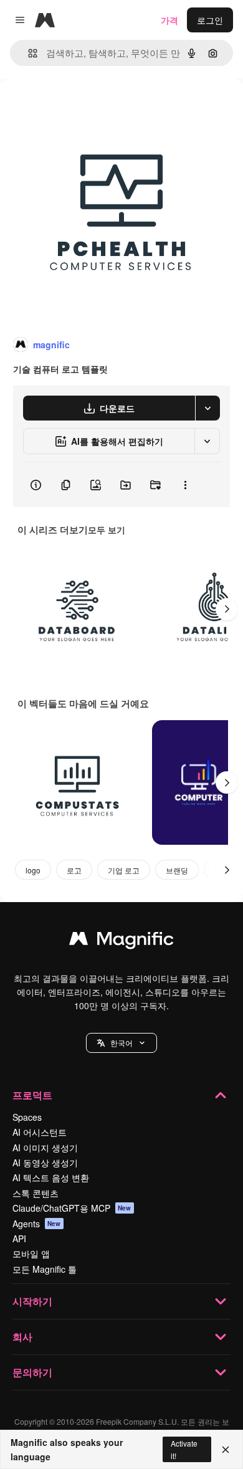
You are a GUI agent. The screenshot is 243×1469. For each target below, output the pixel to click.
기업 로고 (124, 870)
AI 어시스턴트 (39, 1132)
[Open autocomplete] (28, 53)
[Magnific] (121, 941)
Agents (36, 1223)
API (19, 1238)
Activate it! (184, 1449)
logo (33, 870)
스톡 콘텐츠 (35, 1193)
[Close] (225, 1449)
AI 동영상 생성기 (45, 1162)
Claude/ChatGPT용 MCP (71, 1208)
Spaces (27, 1117)
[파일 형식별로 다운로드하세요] (207, 408)
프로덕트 (32, 1095)
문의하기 (32, 1372)
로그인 (210, 20)
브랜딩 (177, 870)
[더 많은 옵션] (185, 484)
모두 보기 (106, 529)
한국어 (121, 1042)
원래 (71, 106)
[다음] (227, 609)
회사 (22, 1336)
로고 (74, 870)
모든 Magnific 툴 (44, 1269)
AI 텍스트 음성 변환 (50, 1177)
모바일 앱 (31, 1253)
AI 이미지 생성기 (45, 1147)
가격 (169, 20)
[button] (121, 1043)
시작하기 (32, 1301)
